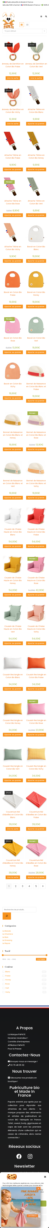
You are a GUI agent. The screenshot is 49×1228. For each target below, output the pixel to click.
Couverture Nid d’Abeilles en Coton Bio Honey (12, 863)
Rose (7, 984)
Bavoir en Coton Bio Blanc (36, 248)
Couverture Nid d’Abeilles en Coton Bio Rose (36, 863)
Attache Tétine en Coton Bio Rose (12, 202)
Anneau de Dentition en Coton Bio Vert (36, 65)
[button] (45, 1176)
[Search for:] (45, 16)
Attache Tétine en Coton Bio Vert (36, 202)
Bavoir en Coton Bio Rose (13, 339)
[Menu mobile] (41, 16)
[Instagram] (30, 1156)
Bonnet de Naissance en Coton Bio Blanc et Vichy (36, 483)
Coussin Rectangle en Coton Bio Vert (13, 767)
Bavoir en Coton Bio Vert (36, 339)
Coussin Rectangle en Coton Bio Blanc (13, 676)
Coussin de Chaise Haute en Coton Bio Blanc (13, 532)
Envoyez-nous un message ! (24, 1061)
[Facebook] (19, 1156)
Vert (7, 988)
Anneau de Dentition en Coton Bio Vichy (13, 110)
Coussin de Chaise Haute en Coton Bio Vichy (36, 629)
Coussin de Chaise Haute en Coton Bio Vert (13, 629)
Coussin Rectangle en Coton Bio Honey (13, 721)
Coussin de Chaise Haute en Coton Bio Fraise (36, 532)
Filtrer (41, 959)
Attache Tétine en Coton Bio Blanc (36, 110)
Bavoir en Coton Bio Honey (36, 293)
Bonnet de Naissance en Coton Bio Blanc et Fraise (36, 386)
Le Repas (6, 943)
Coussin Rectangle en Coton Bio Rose (36, 721)
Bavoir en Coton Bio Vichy (13, 385)
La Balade (6, 931)
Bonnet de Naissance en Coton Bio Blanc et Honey (13, 435)
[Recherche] (6, 916)
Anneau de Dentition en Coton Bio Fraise (13, 65)
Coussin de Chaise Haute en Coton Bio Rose (36, 580)
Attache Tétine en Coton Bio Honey (36, 156)
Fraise (7, 975)
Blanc (7, 971)
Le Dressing (7, 940)
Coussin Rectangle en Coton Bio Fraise (36, 676)
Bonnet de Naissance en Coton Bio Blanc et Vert (13, 483)
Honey (8, 979)
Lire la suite (12, 78)
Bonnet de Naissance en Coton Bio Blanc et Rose (36, 435)
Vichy (7, 992)
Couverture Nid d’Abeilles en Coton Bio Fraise (36, 814)
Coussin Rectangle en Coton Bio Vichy (36, 767)
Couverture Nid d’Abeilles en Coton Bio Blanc (12, 814)
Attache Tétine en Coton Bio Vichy (12, 248)
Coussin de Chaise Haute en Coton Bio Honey (13, 580)
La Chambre (7, 934)
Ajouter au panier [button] (36, 124)
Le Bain (5, 937)
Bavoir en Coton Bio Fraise (13, 293)
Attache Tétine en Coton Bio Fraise (12, 156)
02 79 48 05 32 (17, 1065)
